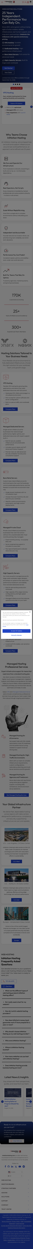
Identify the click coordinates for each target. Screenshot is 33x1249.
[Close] (30, 612)
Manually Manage (16, 635)
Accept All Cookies (16, 631)
